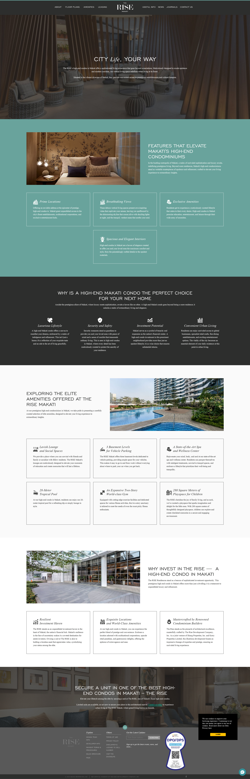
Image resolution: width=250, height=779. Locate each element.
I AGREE (218, 734)
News (161, 7)
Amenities (89, 7)
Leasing (102, 7)
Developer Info (93, 744)
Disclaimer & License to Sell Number (113, 747)
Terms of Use (112, 737)
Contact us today (155, 704)
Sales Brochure (93, 754)
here (210, 728)
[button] (242, 772)
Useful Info (148, 7)
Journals (172, 7)
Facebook (186, 776)
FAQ (88, 758)
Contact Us (186, 7)
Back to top (125, 727)
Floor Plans (72, 7)
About (58, 7)
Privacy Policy (112, 741)
